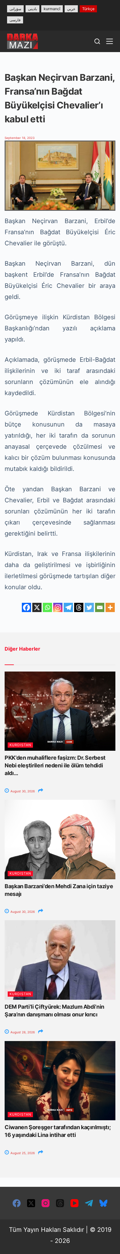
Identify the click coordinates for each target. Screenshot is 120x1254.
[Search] (97, 41)
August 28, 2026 (22, 1032)
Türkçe (88, 8)
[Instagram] (57, 607)
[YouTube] (74, 1203)
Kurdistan (20, 745)
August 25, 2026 (22, 1153)
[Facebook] (26, 607)
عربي (71, 8)
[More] (110, 607)
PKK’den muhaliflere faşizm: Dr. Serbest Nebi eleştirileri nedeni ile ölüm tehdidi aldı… (55, 765)
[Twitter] (89, 607)
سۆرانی (15, 8)
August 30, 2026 (22, 791)
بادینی (32, 8)
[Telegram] (68, 607)
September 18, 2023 (19, 138)
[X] (37, 607)
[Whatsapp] (47, 607)
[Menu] (109, 41)
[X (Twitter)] (31, 1203)
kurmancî (52, 8)
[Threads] (78, 607)
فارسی (15, 20)
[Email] (99, 607)
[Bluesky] (103, 1203)
